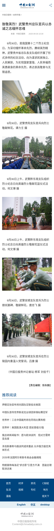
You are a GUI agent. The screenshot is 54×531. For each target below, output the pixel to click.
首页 (8, 483)
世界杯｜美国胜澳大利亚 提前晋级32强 (23, 427)
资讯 (33, 483)
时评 (20, 483)
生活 (8, 489)
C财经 (45, 483)
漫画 (8, 496)
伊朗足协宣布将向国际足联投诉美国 (21, 404)
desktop (45, 504)
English (21, 504)
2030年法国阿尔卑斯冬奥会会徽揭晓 (21, 457)
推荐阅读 (9, 395)
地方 (45, 489)
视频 (20, 489)
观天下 (45, 496)
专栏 (33, 489)
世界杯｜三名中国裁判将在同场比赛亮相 (23, 420)
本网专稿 (16, 15)
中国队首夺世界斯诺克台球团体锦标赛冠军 (25, 412)
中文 (33, 504)
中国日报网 (6, 15)
